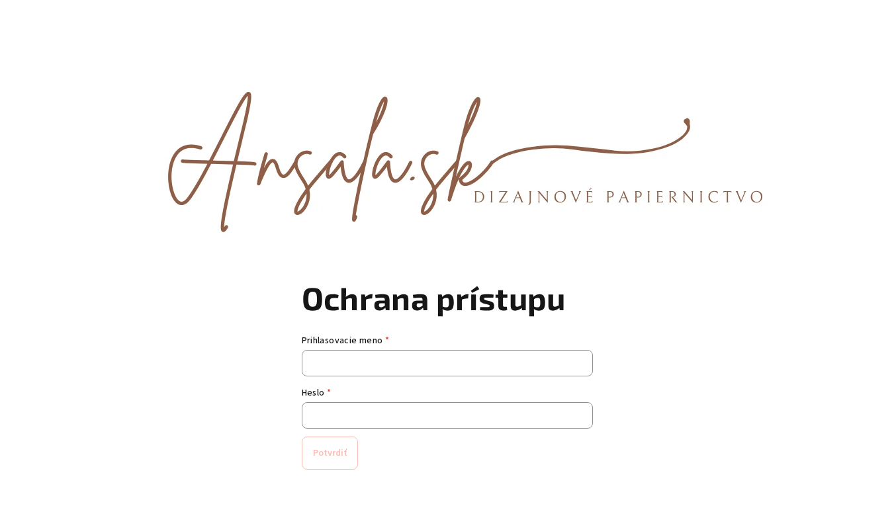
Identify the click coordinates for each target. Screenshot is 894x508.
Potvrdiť (330, 453)
